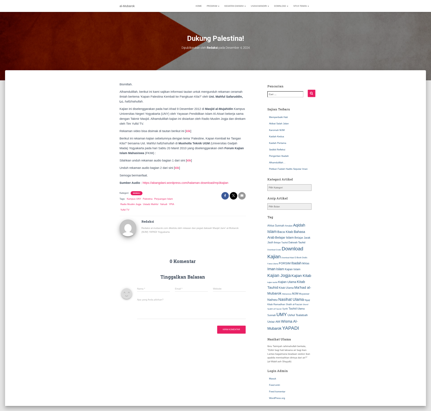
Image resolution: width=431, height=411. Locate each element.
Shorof (305, 304)
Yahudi (163, 204)
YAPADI (290, 328)
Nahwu (272, 299)
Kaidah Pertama (277, 143)
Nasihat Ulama (291, 299)
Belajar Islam (284, 237)
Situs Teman (300, 6)
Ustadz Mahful (150, 204)
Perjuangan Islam (163, 198)
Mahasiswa (286, 294)
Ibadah (296, 263)
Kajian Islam (292, 269)
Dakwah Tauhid (296, 242)
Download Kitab (287, 258)
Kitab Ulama (286, 287)
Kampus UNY (134, 198)
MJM (295, 293)
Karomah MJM (277, 130)
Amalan (288, 225)
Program (212, 6)
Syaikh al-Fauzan (274, 309)
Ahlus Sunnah (275, 225)
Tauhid (293, 308)
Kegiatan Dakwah (234, 6)
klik (188, 131)
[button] (218, 6)
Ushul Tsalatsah (298, 315)
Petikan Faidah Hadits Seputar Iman (288, 169)
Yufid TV (124, 209)
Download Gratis (274, 250)
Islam (280, 269)
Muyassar (304, 293)
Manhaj (136, 193)
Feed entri (274, 385)
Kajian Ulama (287, 282)
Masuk (272, 378)
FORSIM (285, 263)
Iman (271, 269)
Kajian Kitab (301, 276)
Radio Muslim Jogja (130, 204)
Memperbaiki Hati (278, 117)
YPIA (171, 204)
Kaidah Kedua (276, 136)
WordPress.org (277, 398)
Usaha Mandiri (259, 6)
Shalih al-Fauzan (294, 304)
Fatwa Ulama (272, 264)
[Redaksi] (128, 227)
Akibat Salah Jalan (279, 123)
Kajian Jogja (279, 275)
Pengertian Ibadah (279, 156)
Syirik (285, 308)
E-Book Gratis (301, 257)
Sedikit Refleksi (277, 149)
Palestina (148, 198)
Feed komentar (277, 391)
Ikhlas (305, 263)
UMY (281, 314)
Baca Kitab (285, 232)
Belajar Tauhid (281, 242)
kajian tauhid (272, 282)
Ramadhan (279, 304)
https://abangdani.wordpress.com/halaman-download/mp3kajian (185, 182)
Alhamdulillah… (277, 162)
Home (199, 6)
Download (280, 6)
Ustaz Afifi (273, 321)
